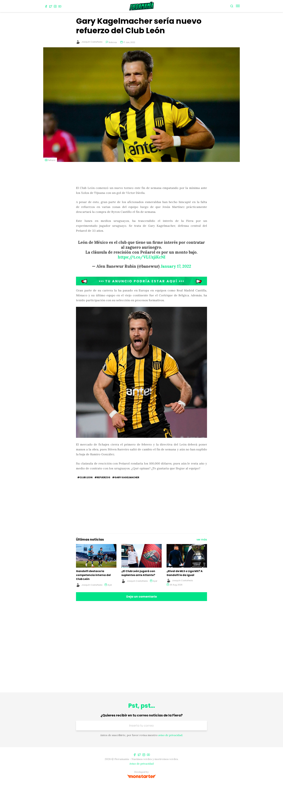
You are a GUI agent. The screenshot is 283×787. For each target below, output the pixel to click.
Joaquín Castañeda (91, 41)
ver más (202, 539)
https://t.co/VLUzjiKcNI (141, 257)
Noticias (113, 42)
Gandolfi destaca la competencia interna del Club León (93, 575)
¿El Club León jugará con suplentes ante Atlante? (138, 573)
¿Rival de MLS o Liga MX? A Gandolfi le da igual (185, 573)
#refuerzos (102, 477)
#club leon (85, 477)
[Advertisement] (141, 174)
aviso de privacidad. (170, 735)
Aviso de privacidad (141, 763)
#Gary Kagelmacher (125, 477)
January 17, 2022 (175, 266)
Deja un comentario (141, 596)
